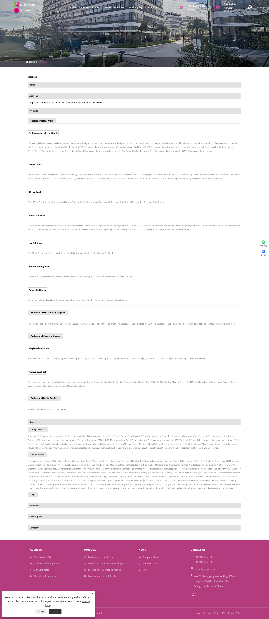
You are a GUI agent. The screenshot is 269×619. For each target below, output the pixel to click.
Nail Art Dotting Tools (39, 266)
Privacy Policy (235, 613)
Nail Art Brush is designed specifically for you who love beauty (159, 484)
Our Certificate (73, 102)
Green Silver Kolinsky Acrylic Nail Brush (192, 147)
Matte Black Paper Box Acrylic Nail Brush (98, 324)
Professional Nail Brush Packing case (48, 312)
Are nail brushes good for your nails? (54, 484)
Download (119, 7)
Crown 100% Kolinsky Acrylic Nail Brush (126, 147)
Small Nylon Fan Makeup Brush (42, 358)
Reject (41, 612)
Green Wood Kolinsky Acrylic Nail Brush (52, 151)
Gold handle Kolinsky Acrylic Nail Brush (192, 143)
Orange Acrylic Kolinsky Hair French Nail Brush (127, 229)
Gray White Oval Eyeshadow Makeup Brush (165, 382)
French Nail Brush (37, 215)
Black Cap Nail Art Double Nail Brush (110, 300)
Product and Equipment (55, 102)
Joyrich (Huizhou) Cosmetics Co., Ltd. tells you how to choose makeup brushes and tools (96, 488)
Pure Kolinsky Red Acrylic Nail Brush (125, 151)
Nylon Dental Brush (57, 409)
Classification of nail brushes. (220, 488)
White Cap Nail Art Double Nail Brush (75, 300)
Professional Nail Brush (42, 121)
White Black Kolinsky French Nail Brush (82, 226)
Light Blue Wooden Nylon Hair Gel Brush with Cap (169, 174)
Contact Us (151, 7)
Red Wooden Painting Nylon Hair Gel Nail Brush (75, 178)
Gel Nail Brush (35, 164)
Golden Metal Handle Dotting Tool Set (45, 277)
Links (197, 613)
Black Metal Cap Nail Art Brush (69, 253)
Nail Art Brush (35, 243)
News (108, 7)
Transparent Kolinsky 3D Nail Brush (115, 202)
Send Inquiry (135, 7)
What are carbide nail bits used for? (160, 480)
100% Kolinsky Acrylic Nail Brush (159, 147)
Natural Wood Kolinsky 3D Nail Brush (81, 202)
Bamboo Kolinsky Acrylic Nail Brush (55, 147)
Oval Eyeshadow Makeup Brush (71, 382)
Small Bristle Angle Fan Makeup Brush (188, 358)
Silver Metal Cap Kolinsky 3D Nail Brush (45, 202)
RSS (216, 613)
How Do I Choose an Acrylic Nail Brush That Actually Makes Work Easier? (74, 473)
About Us (84, 7)
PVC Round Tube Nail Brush (40, 324)
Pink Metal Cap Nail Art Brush (41, 253)
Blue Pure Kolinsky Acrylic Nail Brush (87, 143)
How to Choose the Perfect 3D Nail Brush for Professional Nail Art (149, 476)
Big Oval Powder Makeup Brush (130, 382)
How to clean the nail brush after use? (188, 488)
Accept (55, 612)
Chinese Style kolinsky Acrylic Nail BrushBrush (48, 143)
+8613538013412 (196, 7)
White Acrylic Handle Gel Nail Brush (44, 174)
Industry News (37, 454)
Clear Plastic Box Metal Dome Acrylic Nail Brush (213, 324)
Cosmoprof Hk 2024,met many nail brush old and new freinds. (190, 448)
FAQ (33, 495)
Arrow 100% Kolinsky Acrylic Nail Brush (89, 147)
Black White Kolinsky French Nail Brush (118, 226)
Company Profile (35, 102)
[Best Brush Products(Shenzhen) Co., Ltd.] (24, 7)
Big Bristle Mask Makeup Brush (128, 358)
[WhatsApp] (193, 594)
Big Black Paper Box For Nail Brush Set (135, 324)
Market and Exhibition (92, 102)
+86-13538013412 (203, 557)
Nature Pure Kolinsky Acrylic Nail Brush (160, 151)
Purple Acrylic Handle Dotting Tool (79, 277)
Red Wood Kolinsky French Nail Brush (190, 226)
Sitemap (42, 62)
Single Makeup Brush (39, 348)
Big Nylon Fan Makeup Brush (70, 358)
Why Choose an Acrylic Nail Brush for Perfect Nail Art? (57, 480)
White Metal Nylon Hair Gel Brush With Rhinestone (200, 178)
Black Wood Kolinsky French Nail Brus (155, 226)
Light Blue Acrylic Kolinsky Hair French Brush (169, 229)
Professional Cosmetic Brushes (45, 336)
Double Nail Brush (37, 290)
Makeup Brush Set (37, 372)
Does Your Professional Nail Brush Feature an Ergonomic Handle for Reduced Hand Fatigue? (153, 461)
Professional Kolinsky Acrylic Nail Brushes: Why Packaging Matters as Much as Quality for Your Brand (103, 465)
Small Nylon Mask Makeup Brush (71, 386)
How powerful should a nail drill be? (194, 480)
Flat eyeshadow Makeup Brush (42, 382)
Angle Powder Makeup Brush (41, 386)
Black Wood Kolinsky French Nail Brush (45, 226)
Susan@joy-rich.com (230, 7)
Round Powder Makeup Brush (101, 382)
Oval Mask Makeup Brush (198, 382)
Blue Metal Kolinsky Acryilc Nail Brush (121, 143)
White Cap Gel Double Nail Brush (43, 300)
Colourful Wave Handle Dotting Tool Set (114, 277)
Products (97, 7)
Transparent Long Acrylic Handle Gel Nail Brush (82, 174)
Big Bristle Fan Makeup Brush (156, 358)
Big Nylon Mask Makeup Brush (98, 358)
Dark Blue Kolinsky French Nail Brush (88, 229)
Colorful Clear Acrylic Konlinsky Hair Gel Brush (125, 174)
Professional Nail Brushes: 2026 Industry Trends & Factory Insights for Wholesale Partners (68, 461)
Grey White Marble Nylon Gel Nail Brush (115, 178)
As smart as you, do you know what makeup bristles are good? (101, 484)
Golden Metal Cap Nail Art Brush (98, 253)
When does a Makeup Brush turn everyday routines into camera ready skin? (143, 473)
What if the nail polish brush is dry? (154, 488)
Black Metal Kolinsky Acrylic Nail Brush (157, 143)
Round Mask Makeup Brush (223, 382)
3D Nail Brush (35, 192)
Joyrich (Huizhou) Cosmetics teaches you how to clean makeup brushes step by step (122, 448)
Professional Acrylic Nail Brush (43, 133)
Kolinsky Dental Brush (38, 409)
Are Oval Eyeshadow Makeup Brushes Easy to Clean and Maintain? (113, 480)
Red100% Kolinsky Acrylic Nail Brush (195, 151)
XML (223, 613)
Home (72, 7)
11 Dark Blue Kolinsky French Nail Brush (52, 229)
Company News (38, 429)
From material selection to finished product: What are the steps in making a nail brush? (78, 476)
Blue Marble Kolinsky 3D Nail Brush (148, 202)
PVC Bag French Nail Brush (66, 324)
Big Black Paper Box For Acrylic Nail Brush (172, 324)
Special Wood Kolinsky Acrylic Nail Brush (90, 151)
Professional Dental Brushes (44, 398)
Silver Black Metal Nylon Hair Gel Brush (211, 174)
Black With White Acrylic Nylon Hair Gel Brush (155, 178)
